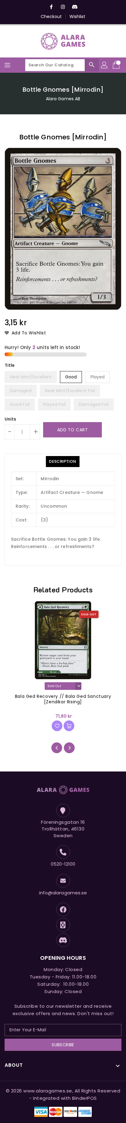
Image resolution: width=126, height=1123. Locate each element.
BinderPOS (84, 1098)
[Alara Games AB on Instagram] (63, 7)
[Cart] (117, 65)
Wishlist (77, 16)
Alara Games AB (63, 99)
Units (11, 419)
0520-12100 (63, 864)
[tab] (62, 461)
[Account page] (104, 65)
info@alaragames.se (63, 892)
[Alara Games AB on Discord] (74, 7)
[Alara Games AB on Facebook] (51, 7)
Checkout (51, 16)
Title (10, 365)
